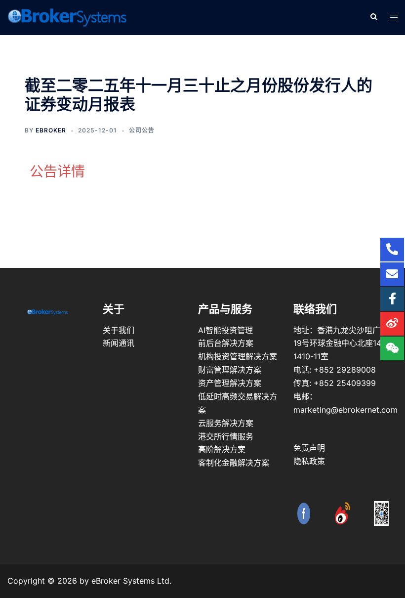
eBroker (51, 130)
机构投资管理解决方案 (237, 356)
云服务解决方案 (225, 423)
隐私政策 (309, 461)
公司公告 (142, 130)
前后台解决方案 (225, 343)
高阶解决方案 (221, 449)
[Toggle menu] (394, 17)
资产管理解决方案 (229, 383)
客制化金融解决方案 (233, 463)
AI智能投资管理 (225, 330)
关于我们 (118, 330)
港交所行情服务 (225, 436)
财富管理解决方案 (229, 370)
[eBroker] (67, 17)
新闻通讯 (118, 343)
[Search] (373, 17)
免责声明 (309, 448)
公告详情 (57, 171)
